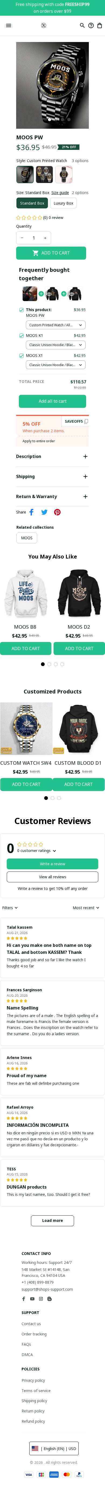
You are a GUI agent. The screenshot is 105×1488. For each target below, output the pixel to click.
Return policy (33, 1410)
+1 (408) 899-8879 (38, 1282)
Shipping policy (34, 1400)
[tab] (49, 119)
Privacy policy (33, 1380)
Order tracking (34, 1334)
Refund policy (33, 1421)
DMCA (27, 1354)
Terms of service (36, 1390)
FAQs (26, 1344)
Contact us (31, 1323)
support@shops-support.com (47, 1289)
